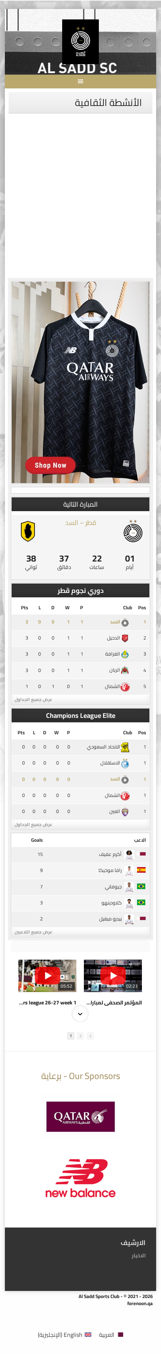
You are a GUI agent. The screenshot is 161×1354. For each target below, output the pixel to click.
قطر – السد (80, 522)
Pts (24, 607)
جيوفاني (113, 886)
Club (127, 607)
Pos (142, 607)
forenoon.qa (140, 1303)
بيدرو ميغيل (110, 918)
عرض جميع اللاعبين (33, 932)
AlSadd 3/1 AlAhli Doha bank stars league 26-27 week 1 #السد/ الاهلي (47, 1002)
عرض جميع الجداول (33, 699)
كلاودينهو (111, 902)
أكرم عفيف (110, 854)
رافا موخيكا (110, 870)
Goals (37, 839)
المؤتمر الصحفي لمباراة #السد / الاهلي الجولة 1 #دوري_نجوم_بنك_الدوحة (113, 1002)
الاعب (140, 839)
